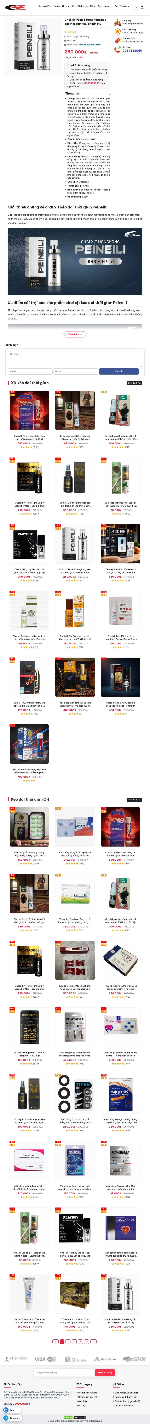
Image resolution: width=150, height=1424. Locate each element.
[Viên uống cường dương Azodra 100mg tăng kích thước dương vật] (120, 1227)
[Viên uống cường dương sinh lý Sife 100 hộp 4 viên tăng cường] (29, 1160)
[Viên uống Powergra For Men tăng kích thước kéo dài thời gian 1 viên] (120, 1160)
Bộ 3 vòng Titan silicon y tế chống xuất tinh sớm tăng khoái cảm (75, 1122)
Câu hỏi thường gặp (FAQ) (127, 1401)
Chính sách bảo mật (88, 1397)
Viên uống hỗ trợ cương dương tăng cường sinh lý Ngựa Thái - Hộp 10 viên (29, 855)
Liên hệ (81, 1405)
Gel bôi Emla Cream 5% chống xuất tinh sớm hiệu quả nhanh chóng (29, 1322)
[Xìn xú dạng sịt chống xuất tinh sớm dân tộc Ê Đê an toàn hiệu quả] (120, 410)
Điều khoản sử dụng (87, 1392)
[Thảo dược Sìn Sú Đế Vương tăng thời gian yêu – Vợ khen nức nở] (75, 677)
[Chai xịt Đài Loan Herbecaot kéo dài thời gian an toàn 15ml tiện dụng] (29, 610)
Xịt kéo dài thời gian (89, 44)
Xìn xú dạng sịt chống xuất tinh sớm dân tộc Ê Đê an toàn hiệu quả (120, 439)
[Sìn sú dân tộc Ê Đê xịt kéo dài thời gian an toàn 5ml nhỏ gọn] (75, 410)
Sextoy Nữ (44, 6)
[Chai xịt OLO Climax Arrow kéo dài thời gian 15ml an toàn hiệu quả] (29, 677)
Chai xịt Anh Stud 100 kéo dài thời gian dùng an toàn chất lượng (121, 572)
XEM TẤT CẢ (134, 383)
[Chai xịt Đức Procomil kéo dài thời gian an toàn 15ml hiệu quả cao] (75, 610)
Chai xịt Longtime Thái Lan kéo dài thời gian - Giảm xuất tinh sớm (121, 505)
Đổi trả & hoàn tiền (124, 1405)
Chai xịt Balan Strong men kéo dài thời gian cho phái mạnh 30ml (74, 505)
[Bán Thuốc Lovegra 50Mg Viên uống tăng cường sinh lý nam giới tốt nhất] (120, 960)
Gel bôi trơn (121, 6)
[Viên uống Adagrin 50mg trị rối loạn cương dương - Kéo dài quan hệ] (75, 827)
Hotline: (18, 1404)
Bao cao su (103, 6)
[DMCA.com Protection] (75, 1417)
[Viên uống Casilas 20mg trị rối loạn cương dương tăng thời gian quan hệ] (75, 893)
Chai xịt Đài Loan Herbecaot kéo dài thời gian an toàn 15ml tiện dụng (29, 639)
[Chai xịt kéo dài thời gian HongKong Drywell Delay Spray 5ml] (120, 610)
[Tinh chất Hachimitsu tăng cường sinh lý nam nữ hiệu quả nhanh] (75, 1293)
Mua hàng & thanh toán (126, 1397)
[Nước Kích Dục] (17, 7)
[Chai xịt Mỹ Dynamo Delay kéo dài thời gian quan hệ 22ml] (29, 410)
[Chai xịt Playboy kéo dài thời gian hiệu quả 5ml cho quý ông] (29, 543)
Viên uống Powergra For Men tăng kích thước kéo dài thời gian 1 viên (120, 1189)
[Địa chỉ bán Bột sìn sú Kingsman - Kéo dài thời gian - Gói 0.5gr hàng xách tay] (29, 1027)
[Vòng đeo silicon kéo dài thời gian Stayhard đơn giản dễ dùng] (75, 1160)
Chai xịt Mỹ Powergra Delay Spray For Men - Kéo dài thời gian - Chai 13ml (29, 505)
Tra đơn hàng (105, 1372)
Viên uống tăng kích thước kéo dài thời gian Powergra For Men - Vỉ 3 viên (75, 1055)
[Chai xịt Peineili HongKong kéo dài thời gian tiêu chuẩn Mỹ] (75, 543)
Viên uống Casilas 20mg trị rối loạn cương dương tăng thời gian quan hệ (75, 922)
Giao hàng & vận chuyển (126, 1392)
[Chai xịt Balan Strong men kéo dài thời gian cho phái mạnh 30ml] (75, 477)
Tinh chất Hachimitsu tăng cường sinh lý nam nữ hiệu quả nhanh (75, 1322)
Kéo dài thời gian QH (30, 799)
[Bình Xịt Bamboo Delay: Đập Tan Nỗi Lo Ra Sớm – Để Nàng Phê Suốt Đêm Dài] (29, 744)
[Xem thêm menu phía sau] (136, 7)
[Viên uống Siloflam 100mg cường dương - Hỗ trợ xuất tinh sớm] (120, 1027)
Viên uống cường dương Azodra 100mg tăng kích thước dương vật (121, 1255)
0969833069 (132, 50)
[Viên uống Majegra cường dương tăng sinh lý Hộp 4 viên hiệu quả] (120, 1093)
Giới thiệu (82, 1401)
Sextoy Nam (60, 6)
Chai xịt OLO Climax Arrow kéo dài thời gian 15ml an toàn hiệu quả (29, 705)
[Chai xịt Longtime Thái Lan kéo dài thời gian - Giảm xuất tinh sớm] (120, 477)
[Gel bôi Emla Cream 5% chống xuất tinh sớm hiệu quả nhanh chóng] (29, 1293)
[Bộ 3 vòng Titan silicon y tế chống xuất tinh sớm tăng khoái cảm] (75, 1093)
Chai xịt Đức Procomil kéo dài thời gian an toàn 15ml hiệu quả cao (75, 639)
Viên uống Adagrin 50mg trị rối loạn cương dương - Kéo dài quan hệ (75, 855)
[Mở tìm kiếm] (142, 7)
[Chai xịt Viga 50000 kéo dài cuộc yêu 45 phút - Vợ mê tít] (120, 677)
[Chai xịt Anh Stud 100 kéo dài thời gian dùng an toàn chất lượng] (120, 543)
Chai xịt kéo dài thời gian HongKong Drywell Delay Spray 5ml (121, 639)
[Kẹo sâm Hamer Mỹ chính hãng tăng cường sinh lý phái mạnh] (75, 960)
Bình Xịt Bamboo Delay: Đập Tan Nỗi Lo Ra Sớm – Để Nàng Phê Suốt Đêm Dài (29, 772)
